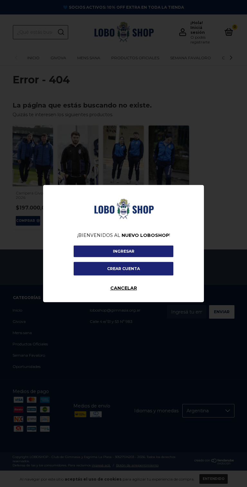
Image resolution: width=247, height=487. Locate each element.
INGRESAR (123, 251)
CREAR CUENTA (123, 268)
